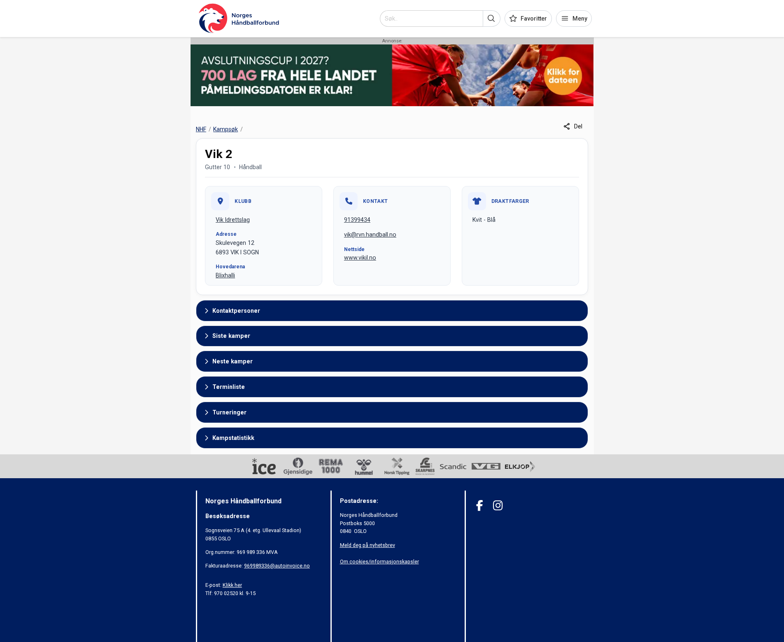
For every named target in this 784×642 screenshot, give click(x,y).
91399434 (357, 219)
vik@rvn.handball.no (370, 234)
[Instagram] (498, 505)
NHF (201, 129)
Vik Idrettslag (233, 219)
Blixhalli (225, 275)
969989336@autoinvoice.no (277, 566)
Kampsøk (225, 129)
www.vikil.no (360, 257)
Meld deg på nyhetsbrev (367, 545)
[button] (491, 18)
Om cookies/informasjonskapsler (379, 561)
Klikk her (232, 585)
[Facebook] (479, 505)
